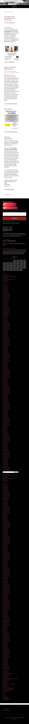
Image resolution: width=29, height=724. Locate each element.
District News (6, 676)
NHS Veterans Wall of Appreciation (10, 276)
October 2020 (6, 375)
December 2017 (7, 620)
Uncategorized (11, 22)
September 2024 (7, 313)
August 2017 (6, 426)
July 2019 (5, 395)
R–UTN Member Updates (8, 688)
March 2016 (6, 449)
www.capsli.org (7, 185)
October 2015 (6, 455)
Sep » (6, 272)
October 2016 (6, 439)
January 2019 (6, 403)
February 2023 (6, 337)
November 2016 (7, 438)
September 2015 (7, 457)
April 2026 (6, 290)
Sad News (6, 277)
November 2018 (7, 406)
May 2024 (5, 318)
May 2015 (5, 462)
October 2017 (6, 423)
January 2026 (6, 293)
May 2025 (5, 304)
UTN (4, 692)
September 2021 (7, 360)
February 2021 (6, 569)
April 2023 (6, 335)
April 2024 (6, 320)
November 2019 (7, 390)
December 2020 (7, 372)
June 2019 (6, 396)
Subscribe (14, 218)
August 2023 (6, 329)
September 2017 (7, 624)
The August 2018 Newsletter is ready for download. (9, 18)
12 (4, 265)
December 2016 (7, 437)
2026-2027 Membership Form (9, 279)
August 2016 (6, 442)
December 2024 (7, 309)
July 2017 (5, 427)
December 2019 (7, 388)
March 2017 (6, 433)
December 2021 (7, 356)
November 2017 (7, 422)
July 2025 (5, 301)
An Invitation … (9, 28)
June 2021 (6, 364)
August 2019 (6, 394)
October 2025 (6, 297)
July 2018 (5, 411)
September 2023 (7, 328)
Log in (5, 695)
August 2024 (6, 314)
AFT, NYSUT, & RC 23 (13, 103)
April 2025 (6, 305)
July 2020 (5, 379)
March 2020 (6, 384)
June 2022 (6, 348)
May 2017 (5, 430)
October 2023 (6, 327)
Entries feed (6, 697)
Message (5, 681)
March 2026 (6, 292)
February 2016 (6, 450)
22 (14, 267)
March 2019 (6, 400)
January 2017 (6, 435)
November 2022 (7, 341)
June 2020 (6, 380)
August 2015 (6, 458)
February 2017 (6, 434)
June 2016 (6, 445)
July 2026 (5, 286)
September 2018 (7, 408)
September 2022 (7, 344)
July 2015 (5, 459)
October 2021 (6, 359)
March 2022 (6, 352)
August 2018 (6, 410)
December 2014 (7, 469)
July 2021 (5, 363)
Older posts (7, 194)
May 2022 (5, 349)
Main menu (14, 6)
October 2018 (6, 407)
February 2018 (6, 418)
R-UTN (21, 236)
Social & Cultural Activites (8, 689)
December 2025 (7, 294)
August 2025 (6, 300)
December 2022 (7, 340)
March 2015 (6, 465)
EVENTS (8, 243)
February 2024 (6, 322)
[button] (11, 120)
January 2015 (6, 467)
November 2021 (7, 357)
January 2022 (6, 355)
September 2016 (7, 441)
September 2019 (7, 392)
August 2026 (6, 285)
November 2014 (7, 470)
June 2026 (6, 288)
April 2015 (6, 463)
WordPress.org (6, 699)
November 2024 (7, 310)
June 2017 (6, 429)
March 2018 (6, 416)
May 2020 (5, 382)
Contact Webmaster (6, 710)
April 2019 (6, 399)
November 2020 (7, 374)
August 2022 (6, 345)
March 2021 (6, 368)
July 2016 (5, 443)
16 (17, 265)
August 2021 (6, 361)
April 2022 (6, 351)
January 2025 (6, 308)
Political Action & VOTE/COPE (9, 684)
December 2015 (7, 453)
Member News (11, 62)
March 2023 (6, 336)
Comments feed (7, 698)
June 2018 (6, 412)
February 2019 (6, 402)
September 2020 (7, 376)
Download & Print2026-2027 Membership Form (9, 204)
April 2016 (6, 447)
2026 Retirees (6, 281)
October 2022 (6, 343)
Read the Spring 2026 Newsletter (10, 207)
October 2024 (6, 312)
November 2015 (7, 454)
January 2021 (6, 371)
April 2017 (6, 431)
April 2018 (6, 415)
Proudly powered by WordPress (11, 717)
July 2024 (5, 316)
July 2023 (5, 331)
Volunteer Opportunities (8, 138)
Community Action (7, 674)
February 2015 (6, 466)
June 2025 (6, 302)
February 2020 (6, 386)
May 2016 (5, 446)
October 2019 (6, 391)
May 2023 (5, 333)
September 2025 (7, 298)
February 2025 (6, 306)
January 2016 (6, 451)
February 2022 (6, 353)
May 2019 (5, 398)
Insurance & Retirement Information (10, 678)
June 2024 (6, 317)
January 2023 (6, 339)
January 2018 (6, 419)
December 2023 (7, 324)
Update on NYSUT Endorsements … (10, 68)
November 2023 (7, 325)
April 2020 (6, 383)
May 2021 (5, 365)
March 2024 (6, 321)
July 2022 (5, 347)
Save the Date (8, 109)
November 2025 (7, 296)
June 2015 (6, 461)
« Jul (4, 272)
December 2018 (7, 404)
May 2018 (5, 414)
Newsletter (6, 682)
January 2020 (6, 387)
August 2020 (6, 378)
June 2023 (6, 332)
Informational (11, 189)
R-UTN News (6, 686)
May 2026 (5, 289)
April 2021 (6, 367)
